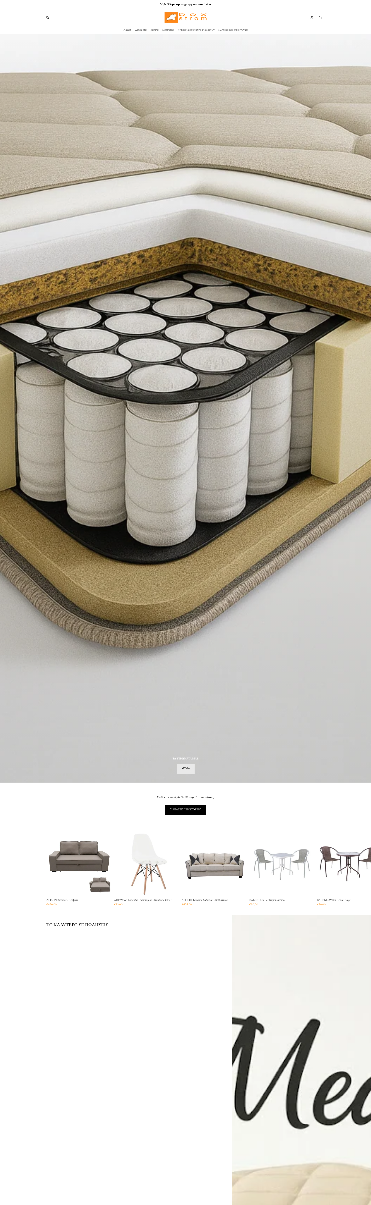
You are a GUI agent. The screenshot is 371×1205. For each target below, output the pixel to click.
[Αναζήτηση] (47, 17)
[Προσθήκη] (106, 891)
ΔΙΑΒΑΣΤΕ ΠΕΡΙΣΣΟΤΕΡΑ (186, 809)
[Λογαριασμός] (312, 17)
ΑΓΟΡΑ (185, 768)
